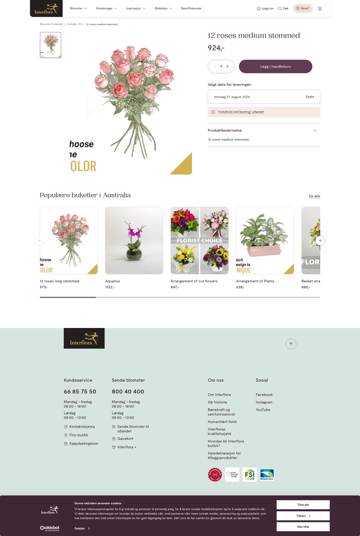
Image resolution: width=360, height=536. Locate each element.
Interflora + (126, 447)
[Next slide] (320, 241)
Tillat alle (303, 504)
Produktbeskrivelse (225, 130)
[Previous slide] (40, 241)
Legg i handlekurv (275, 66)
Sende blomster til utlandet (133, 428)
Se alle (314, 196)
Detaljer (80, 528)
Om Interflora (219, 395)
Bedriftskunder (191, 8)
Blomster (76, 8)
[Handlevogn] (319, 8)
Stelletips (161, 8)
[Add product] (227, 66)
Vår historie (217, 402)
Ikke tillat (303, 526)
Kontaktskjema (82, 426)
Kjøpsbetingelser (84, 443)
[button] (291, 344)
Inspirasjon (133, 8)
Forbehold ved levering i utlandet (241, 112)
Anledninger (104, 8)
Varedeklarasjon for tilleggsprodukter (224, 455)
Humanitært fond (222, 422)
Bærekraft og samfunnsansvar (221, 412)
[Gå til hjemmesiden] (46, 8)
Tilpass (301, 515)
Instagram (264, 402)
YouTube (263, 410)
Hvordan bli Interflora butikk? (226, 443)
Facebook (264, 395)
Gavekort (125, 438)
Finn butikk (78, 435)
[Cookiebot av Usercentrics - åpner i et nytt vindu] (49, 528)
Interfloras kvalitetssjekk (220, 431)
